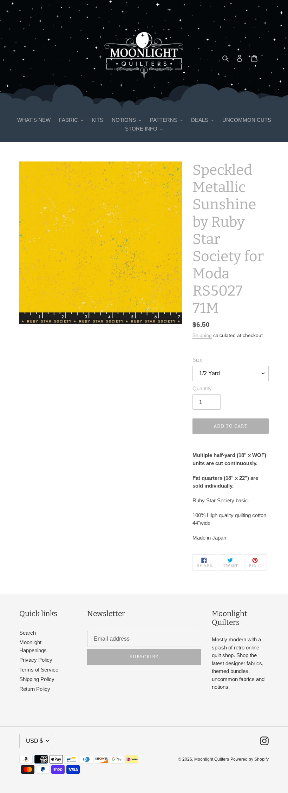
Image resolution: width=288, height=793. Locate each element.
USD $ (34, 741)
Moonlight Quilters (211, 759)
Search (27, 633)
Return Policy (34, 689)
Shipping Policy (36, 679)
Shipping (202, 335)
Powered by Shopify (249, 759)
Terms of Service (38, 670)
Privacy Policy (35, 660)
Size (197, 360)
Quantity (202, 388)
